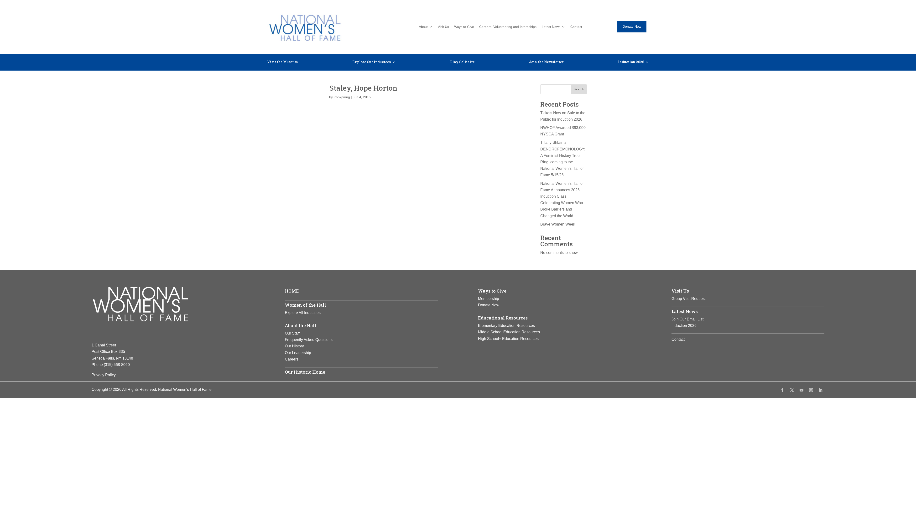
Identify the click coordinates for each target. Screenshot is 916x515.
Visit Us (443, 27)
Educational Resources (503, 318)
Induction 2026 (631, 62)
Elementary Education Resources (506, 326)
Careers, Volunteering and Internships (507, 27)
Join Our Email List (687, 319)
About (423, 27)
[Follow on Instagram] (811, 390)
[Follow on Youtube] (801, 390)
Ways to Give (464, 27)
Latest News (551, 27)
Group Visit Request (688, 299)
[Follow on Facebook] (782, 390)
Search (578, 89)
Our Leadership (298, 353)
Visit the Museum (282, 62)
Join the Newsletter (546, 62)
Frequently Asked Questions (309, 340)
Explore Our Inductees (371, 62)
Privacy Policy (104, 375)
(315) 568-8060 (117, 365)
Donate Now (632, 26)
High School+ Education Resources (508, 339)
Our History (294, 346)
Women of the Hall (305, 305)
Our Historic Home (305, 372)
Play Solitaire (462, 62)
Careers (291, 359)
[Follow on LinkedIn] (820, 390)
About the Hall (300, 325)
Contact (576, 27)
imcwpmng (342, 97)
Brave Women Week (557, 224)
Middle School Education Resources (509, 332)
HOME (292, 291)
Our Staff (292, 333)
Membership (488, 299)
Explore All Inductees (303, 313)
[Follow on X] (792, 390)
